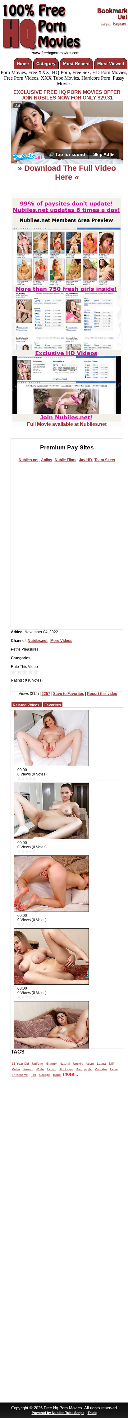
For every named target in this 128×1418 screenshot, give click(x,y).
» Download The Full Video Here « (67, 172)
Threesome (20, 1074)
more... (70, 1074)
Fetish (51, 1069)
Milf (111, 1063)
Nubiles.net (29, 460)
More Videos (61, 640)
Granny (51, 1063)
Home (23, 63)
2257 (46, 693)
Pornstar (101, 1069)
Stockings (66, 1069)
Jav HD (85, 460)
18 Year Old (20, 1063)
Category (46, 63)
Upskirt (78, 1063)
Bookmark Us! (112, 13)
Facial (114, 1069)
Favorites (52, 705)
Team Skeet (104, 460)
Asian (90, 1063)
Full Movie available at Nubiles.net (67, 424)
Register (119, 23)
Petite (16, 1069)
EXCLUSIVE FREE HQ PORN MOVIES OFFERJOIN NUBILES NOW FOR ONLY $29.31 (67, 95)
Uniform (37, 1063)
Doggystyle (84, 1069)
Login (106, 23)
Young (28, 1069)
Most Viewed (110, 63)
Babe (57, 1074)
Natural (65, 1063)
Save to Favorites (68, 693)
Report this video (102, 693)
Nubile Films (65, 460)
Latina (101, 1063)
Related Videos (26, 705)
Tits (33, 1074)
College (44, 1074)
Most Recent (76, 63)
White (40, 1069)
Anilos (46, 460)
